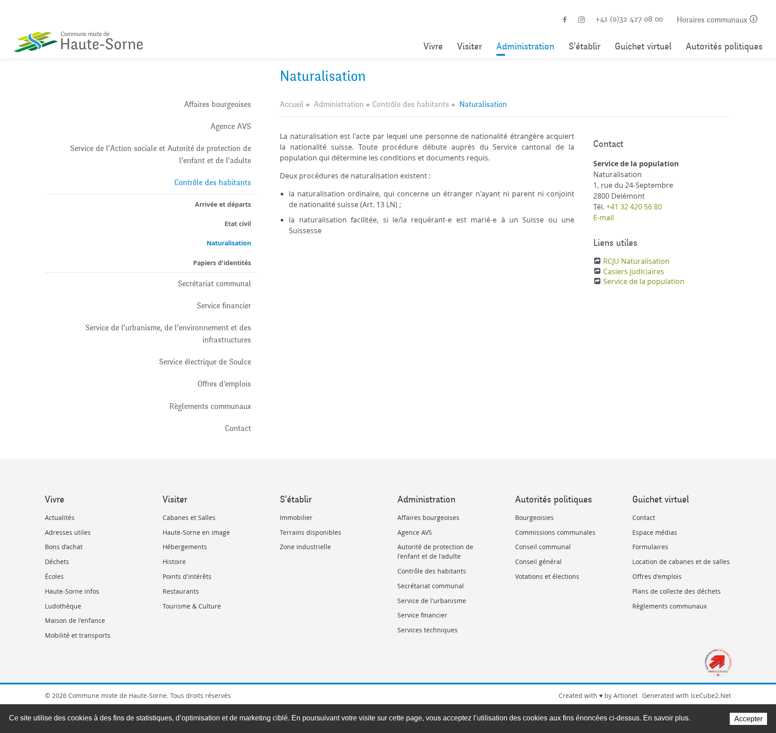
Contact (238, 428)
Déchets (57, 561)
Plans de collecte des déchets (676, 591)
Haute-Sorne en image (196, 532)
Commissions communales (555, 532)
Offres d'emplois (224, 384)
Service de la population (643, 281)
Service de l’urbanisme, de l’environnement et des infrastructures (168, 334)
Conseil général (538, 561)
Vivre (433, 46)
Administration (525, 46)
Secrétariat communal (214, 284)
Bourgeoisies (534, 517)
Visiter (469, 46)
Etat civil (238, 223)
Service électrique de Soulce (205, 362)
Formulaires (650, 546)
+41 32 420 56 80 (634, 207)
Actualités (60, 517)
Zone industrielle (305, 546)
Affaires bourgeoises (217, 104)
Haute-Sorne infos (72, 591)
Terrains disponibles (310, 532)
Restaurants (181, 591)
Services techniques (427, 630)
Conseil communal (543, 546)
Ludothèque (63, 606)
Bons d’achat (64, 546)
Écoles (54, 576)
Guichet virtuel (643, 46)
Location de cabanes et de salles (681, 561)
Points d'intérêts (187, 576)
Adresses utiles (68, 532)
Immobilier (296, 517)
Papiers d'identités (222, 262)
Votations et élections (547, 576)
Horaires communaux (713, 20)
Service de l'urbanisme (431, 600)
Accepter (748, 719)
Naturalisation (229, 243)
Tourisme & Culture (192, 606)
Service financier (224, 306)
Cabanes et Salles (189, 517)
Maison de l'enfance (75, 620)
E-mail (603, 217)
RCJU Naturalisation (636, 261)
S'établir (584, 46)
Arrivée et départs (223, 204)
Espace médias (654, 532)
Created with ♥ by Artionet (598, 695)
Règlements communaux (210, 406)
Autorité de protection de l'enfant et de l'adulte (435, 551)
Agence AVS (231, 126)
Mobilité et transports (77, 635)
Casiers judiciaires (633, 271)
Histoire (174, 561)
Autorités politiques (724, 46)
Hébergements (185, 546)
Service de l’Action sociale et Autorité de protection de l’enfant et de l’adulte (160, 154)
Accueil (292, 104)
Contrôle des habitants (212, 182)
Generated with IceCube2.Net (686, 695)
